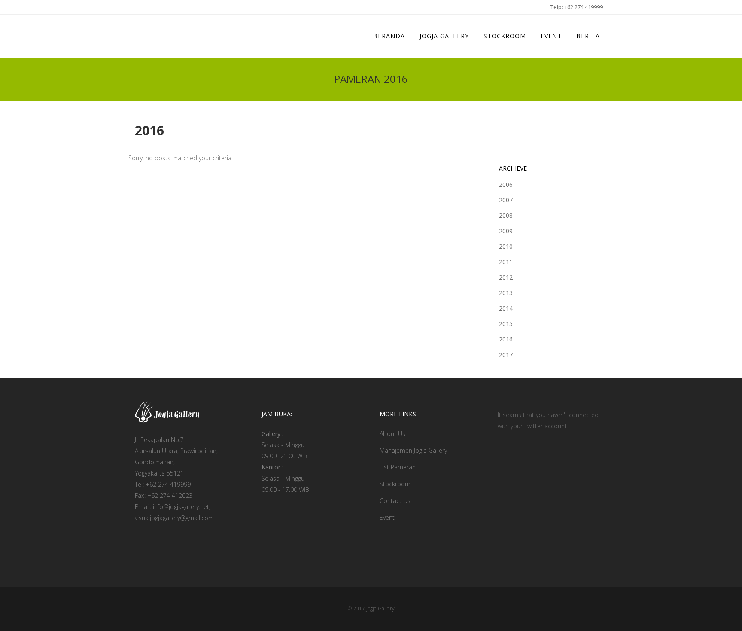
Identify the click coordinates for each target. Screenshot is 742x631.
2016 (506, 339)
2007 (506, 200)
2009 (506, 231)
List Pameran (398, 467)
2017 (506, 355)
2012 (506, 277)
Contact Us (395, 501)
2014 (506, 308)
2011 (506, 262)
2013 (506, 293)
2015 (506, 324)
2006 (506, 184)
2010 (506, 246)
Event (387, 517)
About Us (392, 434)
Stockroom (395, 484)
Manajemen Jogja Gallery (413, 450)
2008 (506, 215)
